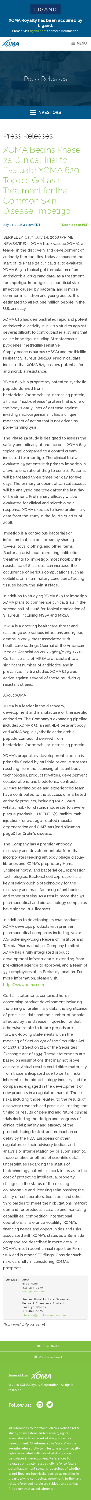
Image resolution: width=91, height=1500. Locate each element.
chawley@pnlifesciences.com (44, 1315)
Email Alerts (50, 1346)
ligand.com (38, 31)
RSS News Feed (50, 1357)
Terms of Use (18, 1375)
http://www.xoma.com (23, 984)
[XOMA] (10, 43)
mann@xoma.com (33, 1291)
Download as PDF (74, 225)
